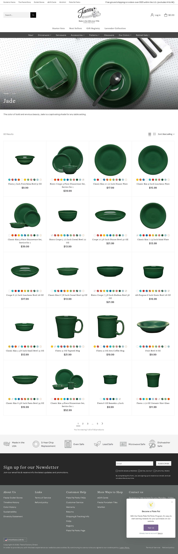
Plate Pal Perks (163, 471)
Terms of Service (43, 497)
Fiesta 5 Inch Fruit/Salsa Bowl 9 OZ (25, 183)
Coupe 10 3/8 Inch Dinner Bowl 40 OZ (110, 239)
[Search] (33, 15)
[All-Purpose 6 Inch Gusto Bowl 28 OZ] (153, 271)
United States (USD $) (16, 540)
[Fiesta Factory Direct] (89, 15)
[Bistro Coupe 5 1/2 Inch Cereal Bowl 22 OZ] (68, 216)
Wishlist (101, 507)
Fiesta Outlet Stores (13, 497)
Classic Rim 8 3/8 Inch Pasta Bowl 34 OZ (25, 403)
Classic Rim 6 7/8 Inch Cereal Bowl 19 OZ (67, 295)
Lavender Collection (115, 28)
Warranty (70, 507)
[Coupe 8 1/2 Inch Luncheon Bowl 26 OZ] (25, 271)
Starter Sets (58, 28)
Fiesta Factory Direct (29, 544)
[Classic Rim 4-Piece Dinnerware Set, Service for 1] (68, 379)
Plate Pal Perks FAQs (76, 497)
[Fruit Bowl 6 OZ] (153, 327)
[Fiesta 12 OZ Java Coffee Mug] (110, 327)
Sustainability (10, 511)
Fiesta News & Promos (127, 471)
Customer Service (74, 502)
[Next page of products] (102, 423)
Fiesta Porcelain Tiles (107, 502)
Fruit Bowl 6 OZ (153, 350)
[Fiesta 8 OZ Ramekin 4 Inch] (110, 379)
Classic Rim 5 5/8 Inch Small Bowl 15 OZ (25, 350)
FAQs (68, 521)
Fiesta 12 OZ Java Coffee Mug (110, 350)
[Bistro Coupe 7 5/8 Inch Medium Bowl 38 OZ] (110, 271)
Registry (70, 525)
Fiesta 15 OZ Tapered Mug (67, 350)
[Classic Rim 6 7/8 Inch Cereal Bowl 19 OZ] (68, 271)
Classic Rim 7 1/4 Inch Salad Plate (153, 239)
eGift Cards (102, 497)
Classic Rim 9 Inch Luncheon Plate (153, 183)
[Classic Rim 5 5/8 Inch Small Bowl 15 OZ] (25, 327)
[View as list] (154, 134)
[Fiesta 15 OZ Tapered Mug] (68, 327)
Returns (70, 511)
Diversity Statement (13, 516)
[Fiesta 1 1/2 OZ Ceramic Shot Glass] (153, 379)
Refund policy (41, 502)
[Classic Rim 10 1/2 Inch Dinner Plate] (110, 160)
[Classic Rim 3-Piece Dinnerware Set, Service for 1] (25, 216)
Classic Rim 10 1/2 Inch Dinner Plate (110, 183)
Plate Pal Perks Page (75, 530)
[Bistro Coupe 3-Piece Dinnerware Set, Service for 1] (68, 160)
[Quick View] (43, 144)
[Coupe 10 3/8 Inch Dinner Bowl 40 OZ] (110, 216)
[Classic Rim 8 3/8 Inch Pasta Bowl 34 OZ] (25, 379)
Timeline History (12, 502)
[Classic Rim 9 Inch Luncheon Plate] (153, 160)
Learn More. (124, 547)
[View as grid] (149, 134)
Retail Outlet (146, 471)
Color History (10, 507)
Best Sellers (75, 28)
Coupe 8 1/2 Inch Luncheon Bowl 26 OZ (25, 295)
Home (6, 93)
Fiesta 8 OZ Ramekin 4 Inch (110, 403)
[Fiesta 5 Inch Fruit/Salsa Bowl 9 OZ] (25, 160)
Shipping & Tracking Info (77, 516)
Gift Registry (93, 28)
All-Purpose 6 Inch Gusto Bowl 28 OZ (153, 295)
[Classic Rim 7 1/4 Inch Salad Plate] (153, 216)
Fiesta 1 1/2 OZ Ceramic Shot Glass (153, 403)
